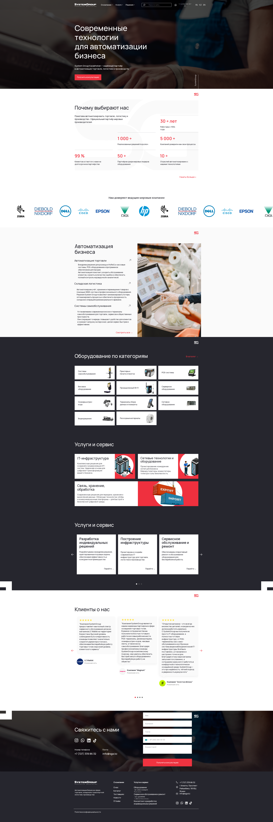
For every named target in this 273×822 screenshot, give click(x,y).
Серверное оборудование (168, 387)
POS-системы (168, 372)
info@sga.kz (109, 753)
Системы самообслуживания (87, 372)
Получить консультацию (167, 762)
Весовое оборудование (84, 387)
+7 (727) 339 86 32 (85, 753)
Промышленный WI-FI (129, 388)
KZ (200, 5)
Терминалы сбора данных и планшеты (128, 403)
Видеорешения (84, 418)
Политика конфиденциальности (88, 812)
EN (204, 5)
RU (197, 5)
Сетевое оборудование (168, 403)
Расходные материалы (130, 418)
